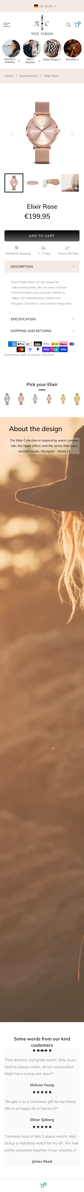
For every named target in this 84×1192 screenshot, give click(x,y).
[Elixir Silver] (7, 401)
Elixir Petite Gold (62, 412)
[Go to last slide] (12, 133)
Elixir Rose (51, 76)
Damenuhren (28, 76)
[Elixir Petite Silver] (35, 401)
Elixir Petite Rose (49, 412)
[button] (45, 6)
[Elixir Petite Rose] (49, 401)
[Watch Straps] (52, 48)
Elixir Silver (7, 410)
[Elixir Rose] (21, 401)
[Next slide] (72, 133)
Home (8, 76)
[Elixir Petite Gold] (63, 401)
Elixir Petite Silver (34, 412)
